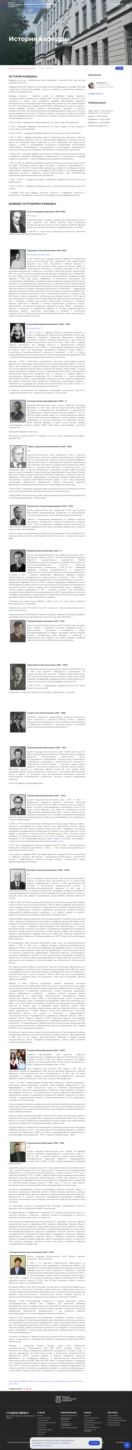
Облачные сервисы (114, 1422)
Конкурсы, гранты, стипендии (90, 1430)
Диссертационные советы (92, 1422)
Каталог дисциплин (114, 1425)
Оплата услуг (41, 1427)
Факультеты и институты (69, 1415)
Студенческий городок (44, 1429)
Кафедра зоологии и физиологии (22, 68)
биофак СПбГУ (44, 255)
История (40, 1415)
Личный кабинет (113, 1415)
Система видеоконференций (117, 1420)
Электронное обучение (115, 1418)
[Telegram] (30, 1389)
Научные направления (91, 1418)
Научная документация (92, 1427)
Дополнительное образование (66, 1418)
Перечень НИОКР (89, 1425)
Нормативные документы (69, 1427)
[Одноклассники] (27, 1389)
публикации (57, 841)
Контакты (40, 1434)
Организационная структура (46, 1422)
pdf (39, 328)
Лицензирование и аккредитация (67, 1424)
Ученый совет (41, 1425)
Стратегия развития (43, 1418)
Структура (87, 1415)
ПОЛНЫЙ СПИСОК (95, 94)
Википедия (32, 216)
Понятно (94, 1443)
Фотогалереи (41, 1432)
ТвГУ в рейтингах (42, 1420)
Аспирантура (65, 1421)
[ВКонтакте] (24, 1389)
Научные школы (89, 1420)
